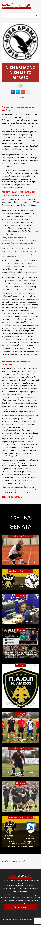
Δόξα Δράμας (20, 97)
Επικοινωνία (22, 907)
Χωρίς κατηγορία (26, 536)
